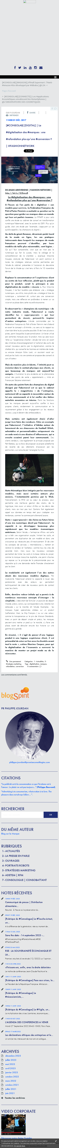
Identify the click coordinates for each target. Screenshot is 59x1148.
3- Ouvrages (10, 860)
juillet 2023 (10, 1060)
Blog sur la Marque (10, 833)
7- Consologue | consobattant (24, 880)
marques (43, 664)
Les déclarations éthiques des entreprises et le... (29, 1035)
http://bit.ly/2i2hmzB (16, 193)
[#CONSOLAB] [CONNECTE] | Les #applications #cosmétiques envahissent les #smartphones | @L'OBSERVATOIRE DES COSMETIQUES (25, 99)
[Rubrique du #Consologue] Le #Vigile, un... (27, 1009)
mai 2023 (10, 1064)
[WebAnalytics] (29, 1)
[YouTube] (30, 67)
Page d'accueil (9, 90)
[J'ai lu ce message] (56, 1141)
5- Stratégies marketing (18, 870)
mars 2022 (10, 1081)
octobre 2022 (12, 1076)
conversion (20, 666)
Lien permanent (15, 661)
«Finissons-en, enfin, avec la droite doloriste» (28, 967)
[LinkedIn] (25, 67)
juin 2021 (10, 1093)
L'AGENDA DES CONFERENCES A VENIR (26, 1022)
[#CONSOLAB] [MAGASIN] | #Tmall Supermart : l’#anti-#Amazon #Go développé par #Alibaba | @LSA (27, 84)
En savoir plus (19, 1146)
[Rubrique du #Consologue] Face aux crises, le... (29, 980)
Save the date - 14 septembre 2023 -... (24, 935)
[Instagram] (35, 67)
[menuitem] (29, 84)
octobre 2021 (12, 1085)
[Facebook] (15, 67)
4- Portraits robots (15, 865)
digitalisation (34, 664)
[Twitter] (19, 67)
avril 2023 (10, 1068)
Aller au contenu (8, 5)
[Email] (40, 67)
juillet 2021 (10, 1089)
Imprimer (14, 115)
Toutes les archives (15, 1098)
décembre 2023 (13, 1056)
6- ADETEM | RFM (12, 875)
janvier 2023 (11, 1072)
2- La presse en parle (16, 856)
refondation (10, 666)
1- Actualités (11, 851)
